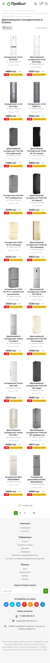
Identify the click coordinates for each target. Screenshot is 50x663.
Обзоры (25, 579)
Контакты (25, 531)
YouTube (24, 604)
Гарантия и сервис (25, 545)
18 (34, 513)
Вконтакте (6, 604)
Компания (25, 523)
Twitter (12, 604)
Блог (25, 569)
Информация (25, 537)
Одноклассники (30, 604)
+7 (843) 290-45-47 (26, 616)
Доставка (25, 548)
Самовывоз (25, 552)
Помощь (25, 564)
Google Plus (36, 604)
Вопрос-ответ (25, 572)
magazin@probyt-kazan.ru (27, 621)
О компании (25, 528)
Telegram (18, 604)
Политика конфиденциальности (25, 555)
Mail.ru (42, 604)
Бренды (25, 576)
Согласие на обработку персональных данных (25, 558)
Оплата (25, 541)
